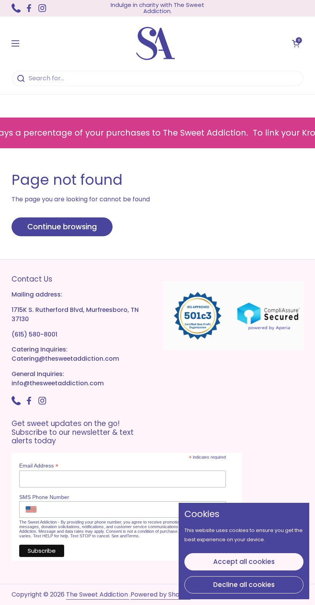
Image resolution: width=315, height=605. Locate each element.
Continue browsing (62, 227)
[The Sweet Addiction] (155, 43)
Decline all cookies (244, 584)
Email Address (38, 465)
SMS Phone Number (44, 497)
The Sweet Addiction (97, 594)
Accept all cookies (244, 561)
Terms (133, 536)
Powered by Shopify (161, 594)
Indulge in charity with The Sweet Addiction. (157, 8)
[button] (295, 43)
